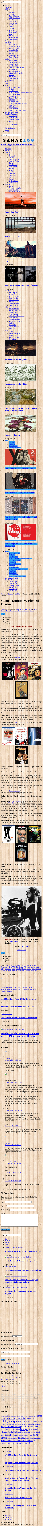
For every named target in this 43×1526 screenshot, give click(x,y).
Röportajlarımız (10, 128)
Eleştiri (11, 19)
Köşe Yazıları (13, 23)
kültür (18, 1404)
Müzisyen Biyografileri (16, 73)
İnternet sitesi (5, 1209)
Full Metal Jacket (21, 722)
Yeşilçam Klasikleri (15, 94)
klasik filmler (35, 1402)
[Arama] (1, 2)
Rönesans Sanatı (14, 337)
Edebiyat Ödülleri (14, 18)
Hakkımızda (8, 7)
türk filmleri (31, 1407)
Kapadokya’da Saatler (14, 261)
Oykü (10, 34)
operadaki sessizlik (11, 1162)
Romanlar (12, 53)
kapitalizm (33, 1394)
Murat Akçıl (12, 121)
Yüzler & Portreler (14, 191)
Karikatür (12, 444)
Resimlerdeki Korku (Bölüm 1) (17, 384)
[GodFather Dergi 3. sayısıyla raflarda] (20, 464)
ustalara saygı (4, 1404)
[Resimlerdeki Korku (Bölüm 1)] (20, 380)
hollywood (30, 1399)
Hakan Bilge (13, 116)
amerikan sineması (29, 1397)
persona (7, 1143)
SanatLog (3, 1397)
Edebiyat (7, 9)
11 (2, 1379)
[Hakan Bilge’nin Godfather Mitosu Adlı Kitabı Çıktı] (20, 540)
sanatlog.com (11, 1394)
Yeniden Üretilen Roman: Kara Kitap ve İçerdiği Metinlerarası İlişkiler (20, 1034)
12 (4, 1379)
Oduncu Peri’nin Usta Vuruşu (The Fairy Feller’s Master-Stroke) (22, 409)
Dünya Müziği (13, 64)
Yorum (32, 611)
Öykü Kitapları (13, 50)
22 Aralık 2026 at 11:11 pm (13, 1110)
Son (6, 1239)
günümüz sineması (33, 1404)
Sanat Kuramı (13, 446)
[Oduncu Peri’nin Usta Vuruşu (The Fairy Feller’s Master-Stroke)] (20, 404)
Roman (11, 35)
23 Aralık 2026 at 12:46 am (13, 1126)
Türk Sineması (13, 91)
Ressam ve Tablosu (12, 435)
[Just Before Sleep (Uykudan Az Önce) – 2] (20, 281)
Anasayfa (8, 5)
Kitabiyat (8, 43)
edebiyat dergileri (16, 1407)
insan (10, 1396)
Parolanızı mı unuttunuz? (12, 1363)
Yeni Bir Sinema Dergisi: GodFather (19, 493)
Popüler (7, 1240)
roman (17, 1399)
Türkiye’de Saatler (12, 236)
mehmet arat (11, 1402)
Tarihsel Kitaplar (14, 55)
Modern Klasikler (14, 87)
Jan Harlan (14, 941)
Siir (14, 1396)
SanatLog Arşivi (6, 1336)
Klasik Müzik (13, 69)
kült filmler (6, 1396)
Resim (7, 82)
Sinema (7, 85)
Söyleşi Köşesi (13, 37)
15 (13, 1379)
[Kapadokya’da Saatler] (20, 257)
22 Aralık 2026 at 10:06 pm (13, 1082)
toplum (14, 1404)
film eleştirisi (9, 1397)
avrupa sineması (28, 1396)
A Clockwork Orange (27, 965)
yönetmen (34, 970)
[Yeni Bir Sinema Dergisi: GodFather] (20, 489)
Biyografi (12, 12)
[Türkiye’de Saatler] (20, 232)
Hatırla (10, 1359)
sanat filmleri (21, 1402)
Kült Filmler (12, 107)
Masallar (11, 28)
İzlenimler (12, 186)
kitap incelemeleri (24, 1399)
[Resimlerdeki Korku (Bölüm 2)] (20, 356)
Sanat (6, 84)
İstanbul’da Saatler (13, 212)
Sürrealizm (12, 339)
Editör (3, 609)
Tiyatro (7, 131)
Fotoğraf (7, 41)
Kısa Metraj (12, 105)
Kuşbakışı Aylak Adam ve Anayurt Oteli (17, 1007)
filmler (21, 967)
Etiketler (7, 1244)
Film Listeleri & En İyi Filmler (18, 103)
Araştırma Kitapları (15, 46)
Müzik (7, 59)
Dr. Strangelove (14, 791)
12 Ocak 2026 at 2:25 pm (13, 1164)
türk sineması (37, 1399)
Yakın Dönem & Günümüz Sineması (20, 92)
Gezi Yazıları (13, 21)
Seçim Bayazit (13, 125)
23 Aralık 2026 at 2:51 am (13, 1145)
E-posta (4, 1206)
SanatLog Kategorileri (8, 1344)
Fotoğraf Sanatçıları (15, 188)
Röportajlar (12, 76)
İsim (3, 1202)
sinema (17, 657)
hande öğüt (18, 1397)
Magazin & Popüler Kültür (17, 110)
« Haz (3, 1386)
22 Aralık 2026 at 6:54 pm (13, 1060)
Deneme (11, 14)
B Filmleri (12, 100)
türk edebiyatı (4, 1394)
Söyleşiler (12, 89)
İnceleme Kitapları (14, 48)
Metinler (11, 75)
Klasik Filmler (13, 108)
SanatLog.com (4, 1402)
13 (7, 1379)
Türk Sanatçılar (13, 78)
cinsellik (14, 1397)
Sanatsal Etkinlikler (15, 447)
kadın (23, 1397)
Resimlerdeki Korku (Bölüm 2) (17, 359)
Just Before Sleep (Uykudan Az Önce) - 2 (21, 285)
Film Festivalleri (14, 101)
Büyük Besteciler (14, 62)
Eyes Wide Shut (14, 967)
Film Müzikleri (13, 66)
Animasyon (12, 96)
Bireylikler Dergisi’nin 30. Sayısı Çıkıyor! (16, 987)
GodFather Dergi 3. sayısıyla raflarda (20, 468)
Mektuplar (12, 30)
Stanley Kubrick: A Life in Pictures (12, 970)
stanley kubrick (36, 969)
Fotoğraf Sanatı (13, 190)
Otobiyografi (13, 32)
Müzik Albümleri (14, 71)
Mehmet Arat (13, 117)
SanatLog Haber (21, 969)
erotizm (26, 1404)
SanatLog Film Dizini (11, 112)
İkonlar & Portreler (15, 98)
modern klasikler (12, 1399)
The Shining (16, 801)
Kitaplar (11, 25)
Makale (11, 27)
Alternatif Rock (14, 60)
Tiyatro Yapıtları (14, 57)
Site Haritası (8, 1519)
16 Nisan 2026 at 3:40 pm (13, 1181)
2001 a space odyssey (13, 965)
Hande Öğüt (13, 123)
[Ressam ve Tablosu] (20, 431)
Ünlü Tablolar (13, 332)
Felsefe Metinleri (14, 51)
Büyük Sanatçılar (14, 334)
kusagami (8, 1058)
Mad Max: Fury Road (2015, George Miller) (19, 999)
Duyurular (12, 442)
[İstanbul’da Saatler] (20, 208)
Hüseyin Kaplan (14, 119)
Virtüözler (12, 80)
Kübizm (11, 335)
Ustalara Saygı (13, 39)
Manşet (7, 130)
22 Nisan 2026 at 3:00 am (13, 1172)
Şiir (10, 10)
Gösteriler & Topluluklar (16, 68)
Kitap (6, 1399)
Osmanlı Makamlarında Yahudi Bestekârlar (19, 1018)
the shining (26, 970)
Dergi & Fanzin (14, 16)
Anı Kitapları (13, 44)
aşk (12, 1396)
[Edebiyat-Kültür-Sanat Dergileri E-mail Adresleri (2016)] (20, 513)
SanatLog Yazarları (11, 114)
